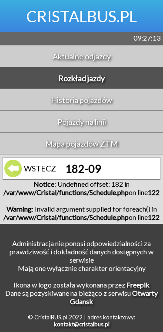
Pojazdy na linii (81, 122)
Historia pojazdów (81, 100)
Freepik (138, 285)
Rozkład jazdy (81, 78)
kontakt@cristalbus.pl (82, 324)
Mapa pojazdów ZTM (81, 143)
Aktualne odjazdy (82, 56)
